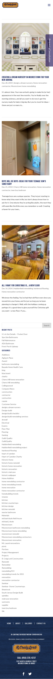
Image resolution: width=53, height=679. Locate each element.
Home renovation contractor (13, 292)
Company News (8, 389)
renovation (6, 577)
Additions (6, 355)
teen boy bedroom (18, 190)
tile (3, 611)
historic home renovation (12, 466)
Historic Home (7, 460)
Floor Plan (6, 429)
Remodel (5, 562)
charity (4, 376)
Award (4, 361)
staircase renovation (10, 599)
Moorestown (7, 525)
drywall (4, 420)
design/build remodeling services (15, 416)
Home (9, 623)
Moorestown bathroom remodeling (16, 528)
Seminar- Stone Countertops (13, 586)
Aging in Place (7, 358)
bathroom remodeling (10, 364)
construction (7, 392)
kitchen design (8, 506)
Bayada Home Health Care (12, 367)
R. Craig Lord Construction (12, 559)
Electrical (5, 423)
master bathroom (9, 512)
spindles (5, 596)
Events (4, 426)
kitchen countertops (10, 503)
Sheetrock (6, 589)
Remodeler (6, 565)
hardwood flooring (41, 288)
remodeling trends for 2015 (13, 574)
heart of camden (8, 454)
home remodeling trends (11, 484)
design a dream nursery (23, 83)
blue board (6, 373)
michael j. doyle (8, 521)
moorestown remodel (10, 534)
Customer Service (9, 404)
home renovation (8, 487)
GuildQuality (7, 441)
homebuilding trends (10, 494)
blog (3, 370)
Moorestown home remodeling (23, 86)
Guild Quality (7, 438)
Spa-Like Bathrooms (10, 337)
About (17, 623)
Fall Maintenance (8, 340)
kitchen (5, 500)
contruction (6, 398)
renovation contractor (11, 580)
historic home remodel (11, 463)
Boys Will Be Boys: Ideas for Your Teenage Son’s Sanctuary (24, 182)
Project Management (10, 552)
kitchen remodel (8, 509)
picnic (4, 546)
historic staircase (9, 472)
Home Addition (8, 478)
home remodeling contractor (13, 481)
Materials (5, 515)
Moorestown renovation (11, 540)
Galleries (28, 623)
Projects (5, 555)
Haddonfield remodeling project (14, 447)
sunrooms (6, 602)
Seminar (5, 583)
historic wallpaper (9, 475)
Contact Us (41, 623)
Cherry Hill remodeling (11, 382)
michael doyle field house (12, 518)
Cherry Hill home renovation (25, 187)
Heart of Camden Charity (12, 457)
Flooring (5, 432)
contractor (6, 395)
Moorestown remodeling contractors (17, 537)
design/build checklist (10, 413)
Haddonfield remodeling (23, 288)
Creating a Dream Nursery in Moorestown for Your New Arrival (25, 78)
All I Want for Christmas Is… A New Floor (21, 285)
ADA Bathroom (8, 343)
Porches (5, 549)
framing (5, 435)
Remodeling (6, 568)
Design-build (7, 410)
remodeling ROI (8, 571)
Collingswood (7, 386)
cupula (4, 401)
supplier (5, 605)
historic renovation (9, 469)
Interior (5, 497)
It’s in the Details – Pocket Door (15, 334)
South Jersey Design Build (12, 593)
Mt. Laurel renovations (11, 543)
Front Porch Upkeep (10, 346)
